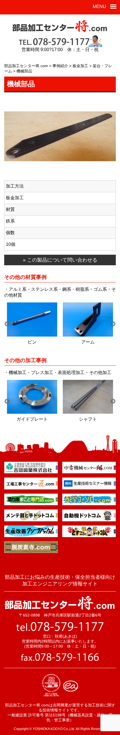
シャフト (88, 419)
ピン (32, 342)
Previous (7, 324)
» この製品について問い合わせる (60, 260)
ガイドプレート (32, 419)
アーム (88, 342)
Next (113, 324)
